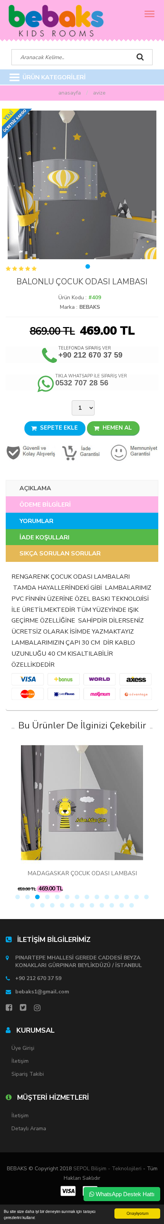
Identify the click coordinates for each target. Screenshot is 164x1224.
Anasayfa (69, 92)
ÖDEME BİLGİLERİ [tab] (45, 505)
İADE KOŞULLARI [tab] (44, 537)
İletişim (20, 1061)
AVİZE (99, 92)
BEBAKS (89, 307)
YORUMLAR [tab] (36, 521)
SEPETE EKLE (58, 428)
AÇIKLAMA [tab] (35, 488)
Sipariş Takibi (27, 1074)
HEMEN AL (116, 428)
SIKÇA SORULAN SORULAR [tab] (60, 553)
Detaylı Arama (28, 1128)
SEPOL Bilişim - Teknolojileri (107, 1168)
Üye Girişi (22, 1048)
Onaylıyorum (137, 1213)
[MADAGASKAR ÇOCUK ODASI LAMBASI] (82, 803)
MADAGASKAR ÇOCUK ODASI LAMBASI (82, 873)
